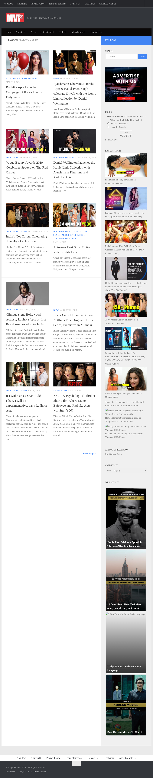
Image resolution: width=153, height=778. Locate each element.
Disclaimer (90, 3)
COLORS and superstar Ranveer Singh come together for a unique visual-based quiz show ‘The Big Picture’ (126, 286)
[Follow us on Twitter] (125, 40)
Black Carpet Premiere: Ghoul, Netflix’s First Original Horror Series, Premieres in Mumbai (73, 320)
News (33, 32)
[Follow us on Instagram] (121, 40)
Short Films (60, 390)
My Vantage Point (113, 454)
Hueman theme (40, 772)
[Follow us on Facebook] (133, 40)
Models (66, 235)
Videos (62, 32)
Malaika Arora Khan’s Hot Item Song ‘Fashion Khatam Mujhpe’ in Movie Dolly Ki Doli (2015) (124, 250)
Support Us (96, 32)
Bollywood (23, 78)
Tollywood (60, 238)
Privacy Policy (38, 3)
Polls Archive (111, 140)
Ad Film (10, 78)
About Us (8, 3)
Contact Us (75, 3)
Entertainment (47, 32)
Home (9, 32)
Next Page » (89, 453)
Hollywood (75, 231)
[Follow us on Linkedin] (141, 40)
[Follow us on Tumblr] (137, 40)
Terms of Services (57, 3)
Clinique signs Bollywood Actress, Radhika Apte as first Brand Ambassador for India (26, 319)
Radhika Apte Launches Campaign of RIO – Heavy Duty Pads (24, 92)
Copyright (22, 3)
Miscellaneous (78, 32)
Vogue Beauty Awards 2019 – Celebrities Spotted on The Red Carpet (27, 167)
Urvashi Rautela (118, 127)
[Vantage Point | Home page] (15, 17)
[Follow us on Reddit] (145, 40)
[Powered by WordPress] (16, 772)
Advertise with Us (107, 3)
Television (78, 235)
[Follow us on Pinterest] (129, 40)
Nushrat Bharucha (119, 123)
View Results (126, 136)
